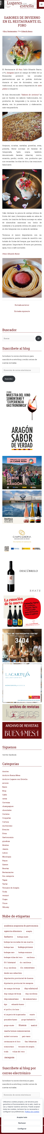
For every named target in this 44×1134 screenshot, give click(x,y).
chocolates (6, 810)
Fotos (4, 833)
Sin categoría (8, 876)
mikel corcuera (11, 1036)
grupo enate (9, 1025)
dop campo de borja (12, 994)
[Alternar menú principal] (41, 4)
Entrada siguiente (22, 311)
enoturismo (7, 826)
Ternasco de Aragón (10, 888)
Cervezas (6, 802)
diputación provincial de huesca (18, 978)
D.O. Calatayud (10, 962)
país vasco (26, 1036)
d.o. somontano (27, 967)
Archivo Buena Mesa (11, 775)
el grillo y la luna (11, 1009)
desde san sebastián (13, 973)
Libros (5, 853)
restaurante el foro (12, 1041)
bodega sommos (25, 952)
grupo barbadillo (28, 1019)
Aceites (5, 771)
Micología (6, 857)
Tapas (4, 880)
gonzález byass (10, 1019)
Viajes (5, 899)
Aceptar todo (22, 1117)
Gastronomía (7, 837)
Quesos (5, 864)
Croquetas (6, 818)
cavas (4, 798)
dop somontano (11, 999)
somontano (9, 1046)
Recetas (5, 868)
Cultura (5, 822)
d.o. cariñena (25, 962)
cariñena (30, 957)
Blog (5, 31)
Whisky (5, 907)
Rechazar (22, 1123)
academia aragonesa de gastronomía (21, 925)
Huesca (22, 1025)
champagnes (7, 806)
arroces (5, 783)
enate (32, 1014)
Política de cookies (32, 1112)
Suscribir (9, 379)
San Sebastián (31, 1041)
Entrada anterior (22, 305)
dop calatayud (31, 988)
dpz (5, 1004)
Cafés (4, 795)
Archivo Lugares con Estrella (14, 779)
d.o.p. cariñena (10, 968)
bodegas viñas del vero (13, 957)
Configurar (22, 1129)
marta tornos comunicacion (17, 1031)
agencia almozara (13, 931)
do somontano (30, 999)
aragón (29, 931)
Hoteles (5, 845)
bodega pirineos (25, 947)
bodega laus (9, 947)
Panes (5, 861)
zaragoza (9, 1057)
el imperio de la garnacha (14, 1014)
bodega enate (22, 937)
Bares (4, 787)
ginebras (6, 841)
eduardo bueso (17, 1004)
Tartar (5, 884)
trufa (6, 1051)
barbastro (8, 936)
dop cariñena (31, 994)
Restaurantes (12, 31)
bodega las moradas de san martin (18, 942)
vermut (5, 895)
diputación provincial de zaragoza (18, 983)
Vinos (4, 903)
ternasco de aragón (26, 1047)
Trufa (4, 892)
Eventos (5, 829)
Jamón (5, 849)
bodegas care (9, 952)
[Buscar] (38, 338)
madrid (34, 1025)
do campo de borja (12, 988)
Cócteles (6, 814)
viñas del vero (18, 1051)
